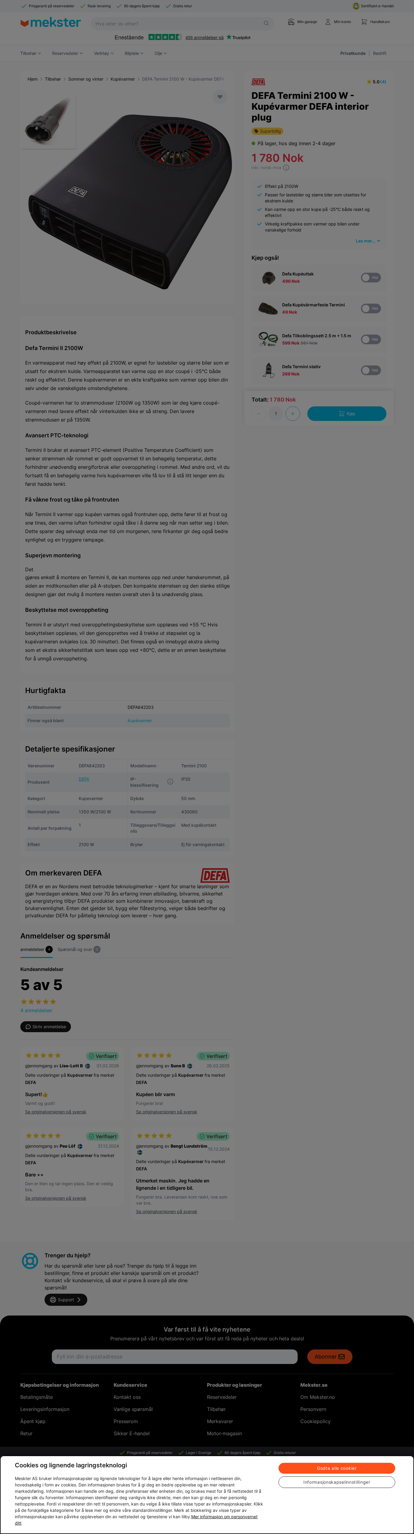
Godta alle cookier (337, 1468)
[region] (207, 1495)
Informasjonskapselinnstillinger (336, 1482)
